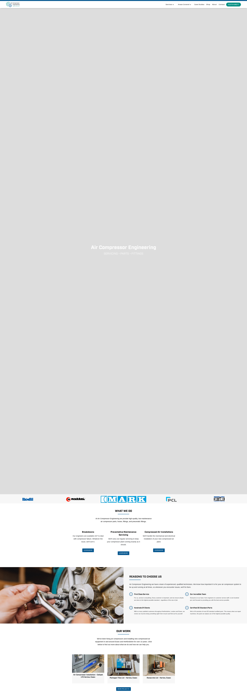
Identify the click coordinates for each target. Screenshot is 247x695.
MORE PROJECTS (123, 689)
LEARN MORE (88, 550)
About (214, 4)
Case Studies (199, 4)
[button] (170, 4)
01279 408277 (233, 4)
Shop (208, 4)
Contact (222, 4)
